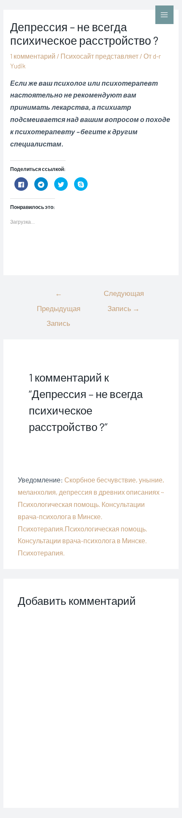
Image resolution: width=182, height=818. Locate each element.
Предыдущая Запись (58, 295)
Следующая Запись (124, 295)
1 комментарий (32, 56)
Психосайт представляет (99, 56)
